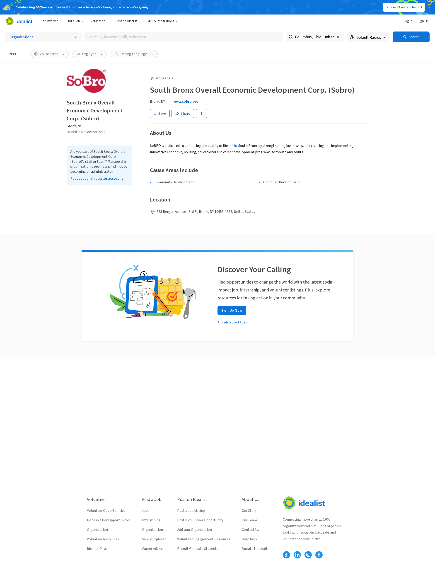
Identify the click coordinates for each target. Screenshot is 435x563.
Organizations (98, 529)
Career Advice (152, 548)
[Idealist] (18, 21)
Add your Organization (194, 529)
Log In (408, 21)
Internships (151, 520)
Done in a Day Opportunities (108, 520)
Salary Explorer (154, 539)
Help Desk (249, 539)
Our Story (249, 510)
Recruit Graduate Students (197, 548)
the (204, 145)
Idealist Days (97, 548)
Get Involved (49, 21)
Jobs (145, 510)
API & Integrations (161, 21)
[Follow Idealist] (286, 554)
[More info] (315, 37)
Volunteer (98, 21)
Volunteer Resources (103, 539)
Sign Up (423, 21)
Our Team (249, 520)
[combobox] (184, 37)
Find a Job (73, 21)
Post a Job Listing (191, 510)
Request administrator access (94, 178)
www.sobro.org (185, 101)
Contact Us (250, 529)
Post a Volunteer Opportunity (200, 520)
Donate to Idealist (256, 548)
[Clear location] (338, 37)
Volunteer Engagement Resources (203, 539)
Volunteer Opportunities (106, 510)
